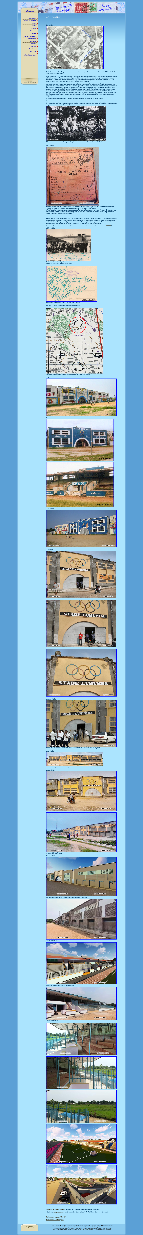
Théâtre (33, 33)
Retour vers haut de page (55, 1220)
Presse (33, 23)
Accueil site (32, 18)
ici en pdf (108, 225)
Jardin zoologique (30, 36)
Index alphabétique (30, 55)
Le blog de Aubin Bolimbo (56, 1209)
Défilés (33, 44)
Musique (33, 31)
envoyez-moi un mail (85, 1229)
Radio (34, 26)
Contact (30, 81)
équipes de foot (58, 1212)
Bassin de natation (30, 21)
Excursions (32, 38)
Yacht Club (32, 51)
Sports (33, 46)
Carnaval (33, 41)
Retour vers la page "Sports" (56, 1217)
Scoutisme (32, 49)
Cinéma (33, 28)
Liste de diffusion (30, 82)
